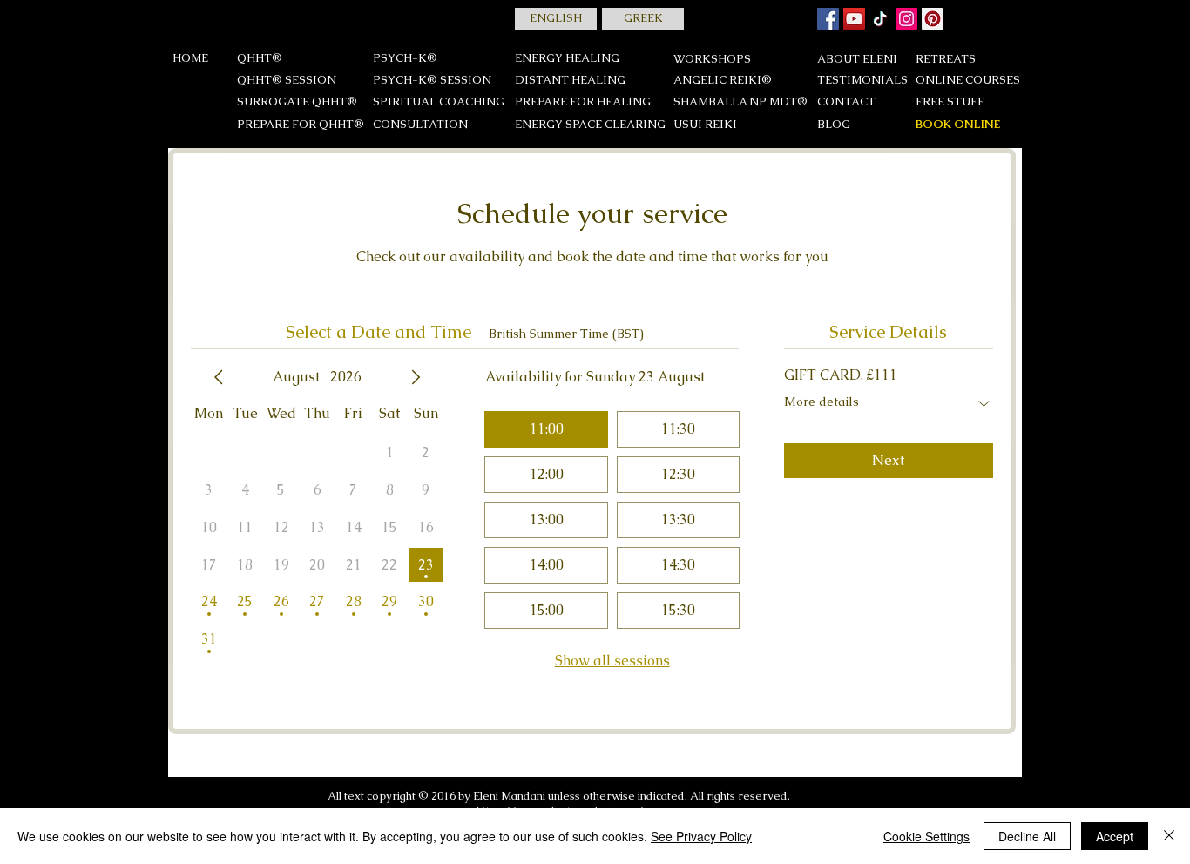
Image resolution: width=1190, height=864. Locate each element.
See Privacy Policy (701, 836)
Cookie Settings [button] (926, 836)
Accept (1114, 836)
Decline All (1027, 836)
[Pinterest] (932, 19)
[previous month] (218, 377)
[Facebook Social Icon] (828, 19)
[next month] (415, 377)
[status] (566, 334)
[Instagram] (906, 19)
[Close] (1169, 836)
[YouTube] (854, 19)
